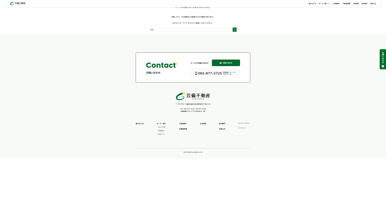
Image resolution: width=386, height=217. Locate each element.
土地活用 (356, 3)
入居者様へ (336, 3)
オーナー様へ (323, 3)
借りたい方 (312, 3)
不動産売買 (346, 3)
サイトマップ (241, 128)
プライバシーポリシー (244, 123)
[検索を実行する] (235, 30)
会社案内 (364, 3)
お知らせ (373, 3)
